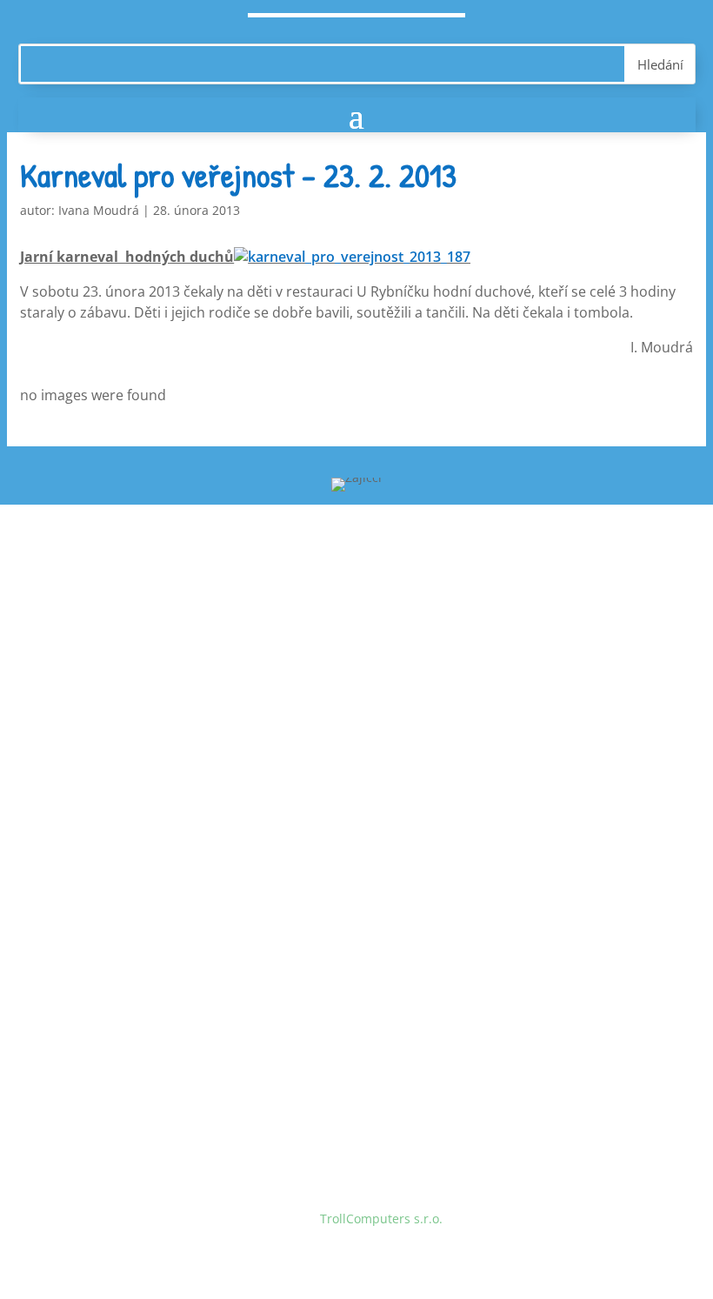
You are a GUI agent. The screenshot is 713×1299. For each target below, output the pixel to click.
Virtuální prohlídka (125, 835)
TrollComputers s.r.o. (381, 1218)
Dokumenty (104, 802)
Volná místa (105, 769)
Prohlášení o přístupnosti (144, 868)
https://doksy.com (123, 1049)
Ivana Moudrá (98, 210)
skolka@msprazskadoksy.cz (194, 715)
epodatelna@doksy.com (184, 1017)
